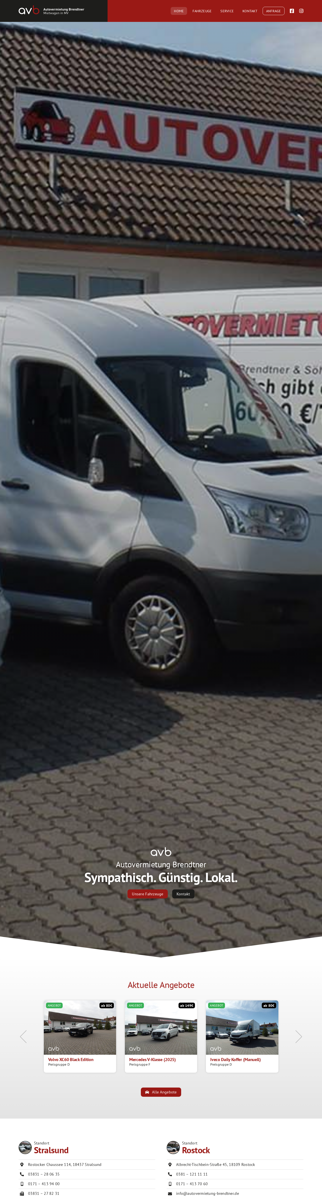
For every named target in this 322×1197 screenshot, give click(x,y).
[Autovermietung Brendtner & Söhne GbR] (51, 7)
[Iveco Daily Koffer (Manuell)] (242, 1036)
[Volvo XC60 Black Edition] (79, 1036)
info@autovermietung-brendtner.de (207, 1193)
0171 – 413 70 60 (192, 1183)
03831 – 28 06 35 (44, 1174)
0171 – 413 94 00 (44, 1183)
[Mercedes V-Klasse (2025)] (161, 1036)
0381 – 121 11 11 (192, 1174)
